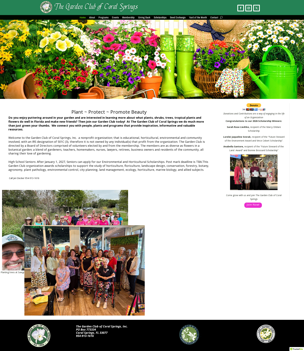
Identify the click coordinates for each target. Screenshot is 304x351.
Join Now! (253, 204)
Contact (214, 17)
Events (115, 17)
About (92, 17)
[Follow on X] (256, 8)
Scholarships (160, 17)
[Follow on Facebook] (240, 8)
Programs (103, 17)
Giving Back (144, 17)
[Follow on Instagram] (248, 8)
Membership (128, 17)
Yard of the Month (198, 17)
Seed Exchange (178, 17)
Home (83, 17)
